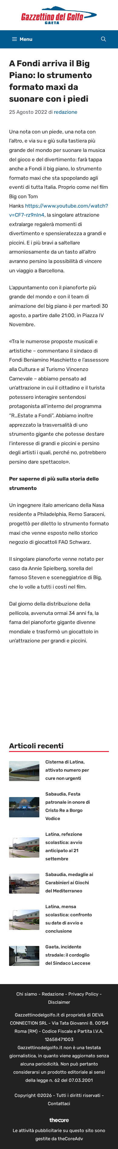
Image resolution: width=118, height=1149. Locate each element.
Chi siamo (26, 994)
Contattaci (59, 1103)
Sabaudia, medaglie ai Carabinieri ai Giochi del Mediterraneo (69, 883)
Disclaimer (59, 1002)
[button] (103, 39)
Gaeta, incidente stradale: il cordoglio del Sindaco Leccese (67, 955)
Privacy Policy (83, 994)
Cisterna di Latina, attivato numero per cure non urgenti (67, 770)
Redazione (53, 994)
